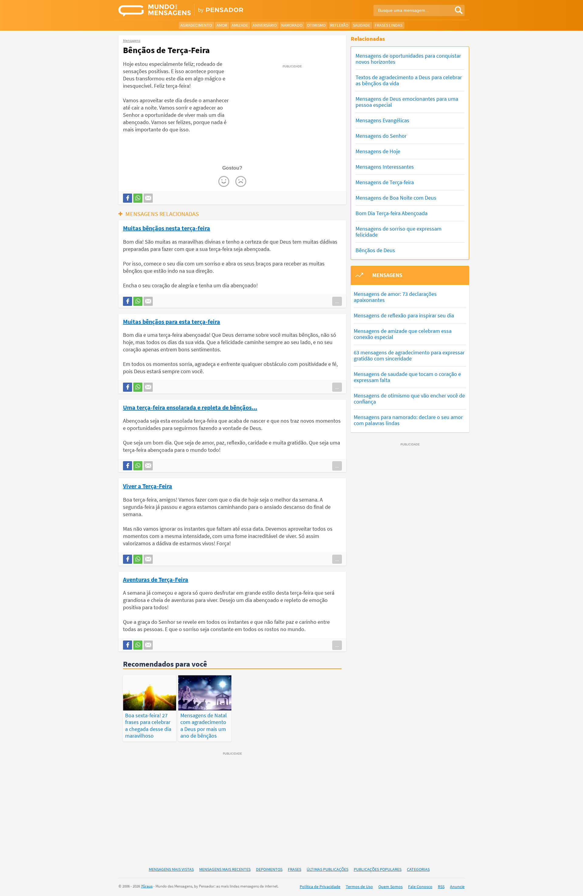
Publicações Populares (377, 869)
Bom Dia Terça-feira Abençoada (392, 213)
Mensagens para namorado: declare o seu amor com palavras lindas (408, 420)
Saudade (361, 25)
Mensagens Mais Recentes (225, 869)
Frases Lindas (388, 25)
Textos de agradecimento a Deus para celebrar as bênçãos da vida (409, 80)
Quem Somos (390, 886)
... (337, 301)
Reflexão (339, 25)
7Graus (146, 886)
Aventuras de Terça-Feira (155, 579)
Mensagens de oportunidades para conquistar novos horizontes (408, 58)
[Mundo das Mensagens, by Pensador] (202, 11)
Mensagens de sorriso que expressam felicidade (399, 231)
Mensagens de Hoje (378, 151)
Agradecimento (196, 25)
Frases (294, 869)
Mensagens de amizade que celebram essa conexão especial (403, 333)
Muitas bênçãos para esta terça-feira (171, 321)
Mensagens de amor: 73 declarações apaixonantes (395, 296)
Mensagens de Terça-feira (385, 182)
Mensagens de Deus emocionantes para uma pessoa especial (407, 101)
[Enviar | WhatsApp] (137, 198)
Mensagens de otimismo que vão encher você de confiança (409, 398)
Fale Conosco (420, 886)
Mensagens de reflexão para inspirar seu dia (404, 315)
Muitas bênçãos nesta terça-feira (166, 228)
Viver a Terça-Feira (147, 485)
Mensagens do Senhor (381, 135)
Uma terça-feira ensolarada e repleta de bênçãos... (190, 407)
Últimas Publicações (327, 869)
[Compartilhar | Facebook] (127, 198)
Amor (221, 25)
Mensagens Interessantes (385, 166)
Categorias (418, 869)
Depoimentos (269, 869)
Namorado (291, 25)
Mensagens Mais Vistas (171, 869)
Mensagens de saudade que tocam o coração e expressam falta (407, 377)
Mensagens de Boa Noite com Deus (396, 197)
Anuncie (457, 886)
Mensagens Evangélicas (382, 120)
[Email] (148, 198)
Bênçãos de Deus (375, 250)
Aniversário (265, 25)
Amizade (240, 25)
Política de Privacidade (320, 886)
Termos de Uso (359, 886)
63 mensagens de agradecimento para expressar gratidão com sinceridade (409, 355)
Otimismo (316, 25)
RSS (441, 886)
